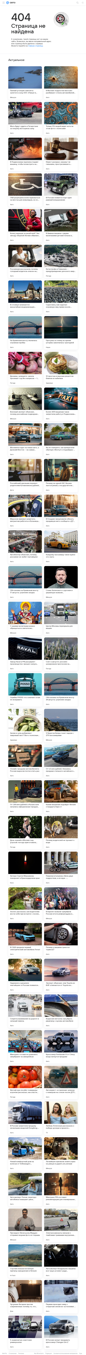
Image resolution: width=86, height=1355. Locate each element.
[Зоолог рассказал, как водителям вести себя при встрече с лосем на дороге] (25, 904)
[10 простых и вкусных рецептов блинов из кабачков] (61, 368)
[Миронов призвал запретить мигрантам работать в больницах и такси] (25, 511)
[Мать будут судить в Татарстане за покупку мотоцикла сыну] (25, 118)
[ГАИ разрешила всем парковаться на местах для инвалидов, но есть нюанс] (25, 190)
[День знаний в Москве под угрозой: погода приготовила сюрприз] (25, 832)
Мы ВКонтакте (39, 1353)
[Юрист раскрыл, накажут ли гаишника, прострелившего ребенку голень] (61, 154)
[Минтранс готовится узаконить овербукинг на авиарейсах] (25, 1047)
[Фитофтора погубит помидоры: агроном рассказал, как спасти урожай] (25, 1082)
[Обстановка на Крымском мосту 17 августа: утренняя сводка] (25, 583)
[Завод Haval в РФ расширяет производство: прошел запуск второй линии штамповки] (25, 654)
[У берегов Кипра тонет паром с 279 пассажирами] (61, 725)
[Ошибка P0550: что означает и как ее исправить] (25, 690)
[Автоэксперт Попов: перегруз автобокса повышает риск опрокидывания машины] (25, 1189)
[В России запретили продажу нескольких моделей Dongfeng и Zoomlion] (25, 1118)
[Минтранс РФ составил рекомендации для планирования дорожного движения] (61, 1189)
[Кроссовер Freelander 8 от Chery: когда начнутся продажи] (61, 1047)
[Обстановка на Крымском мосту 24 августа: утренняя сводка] (61, 690)
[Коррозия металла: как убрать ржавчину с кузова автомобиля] (61, 1011)
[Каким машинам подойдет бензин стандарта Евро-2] (61, 797)
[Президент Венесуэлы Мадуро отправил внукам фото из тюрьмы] (25, 1225)
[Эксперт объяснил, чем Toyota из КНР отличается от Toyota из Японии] (61, 975)
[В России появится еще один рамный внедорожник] (61, 190)
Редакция (48, 1353)
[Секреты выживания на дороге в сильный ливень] (25, 1011)
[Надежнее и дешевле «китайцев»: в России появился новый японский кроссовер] (25, 975)
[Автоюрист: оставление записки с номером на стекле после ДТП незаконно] (61, 1082)
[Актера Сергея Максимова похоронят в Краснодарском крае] (25, 868)
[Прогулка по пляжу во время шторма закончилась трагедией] (61, 333)
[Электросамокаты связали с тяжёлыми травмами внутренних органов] (61, 1225)
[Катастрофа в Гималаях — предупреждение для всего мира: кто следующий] (61, 261)
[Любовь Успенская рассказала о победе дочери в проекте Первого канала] (61, 1118)
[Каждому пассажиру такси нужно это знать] (61, 547)
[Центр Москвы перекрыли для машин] (61, 618)
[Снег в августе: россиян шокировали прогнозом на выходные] (61, 654)
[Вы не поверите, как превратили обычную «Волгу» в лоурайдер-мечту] (61, 440)
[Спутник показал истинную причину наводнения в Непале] (25, 1261)
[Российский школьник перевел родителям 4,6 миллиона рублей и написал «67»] (25, 475)
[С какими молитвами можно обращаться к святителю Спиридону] (25, 618)
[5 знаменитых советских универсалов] (25, 1332)
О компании (12, 1353)
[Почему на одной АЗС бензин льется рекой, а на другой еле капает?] (61, 475)
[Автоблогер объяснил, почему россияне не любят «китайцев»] (25, 547)
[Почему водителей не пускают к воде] (61, 832)
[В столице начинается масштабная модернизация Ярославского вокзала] (25, 297)
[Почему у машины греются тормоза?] (61, 940)
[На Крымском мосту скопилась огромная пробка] (25, 333)
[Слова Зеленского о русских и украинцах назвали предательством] (61, 583)
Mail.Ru (4, 1353)
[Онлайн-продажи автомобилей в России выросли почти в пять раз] (25, 761)
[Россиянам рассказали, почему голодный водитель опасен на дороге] (25, 261)
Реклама (21, 1353)
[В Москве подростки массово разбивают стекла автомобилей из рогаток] (61, 83)
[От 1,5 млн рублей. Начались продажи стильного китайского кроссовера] (61, 761)
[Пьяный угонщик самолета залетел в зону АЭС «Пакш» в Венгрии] (25, 83)
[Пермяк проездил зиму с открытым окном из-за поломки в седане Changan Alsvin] (61, 1296)
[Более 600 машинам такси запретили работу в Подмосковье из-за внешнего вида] (61, 404)
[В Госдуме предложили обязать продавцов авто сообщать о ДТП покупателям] (61, 511)
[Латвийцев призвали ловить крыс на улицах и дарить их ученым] (61, 1154)
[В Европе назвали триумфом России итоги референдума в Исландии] (61, 904)
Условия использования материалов (65, 1353)
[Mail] (7, 2)
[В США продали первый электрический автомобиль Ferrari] (25, 940)
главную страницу (35, 46)
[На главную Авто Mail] (12, 2)
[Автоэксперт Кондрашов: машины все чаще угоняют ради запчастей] (61, 1261)
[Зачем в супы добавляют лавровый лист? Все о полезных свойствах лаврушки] (25, 725)
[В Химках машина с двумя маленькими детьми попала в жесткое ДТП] (61, 226)
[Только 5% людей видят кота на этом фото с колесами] (61, 118)
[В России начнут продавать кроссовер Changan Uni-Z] (61, 1332)
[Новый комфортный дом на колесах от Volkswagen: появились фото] (25, 1154)
